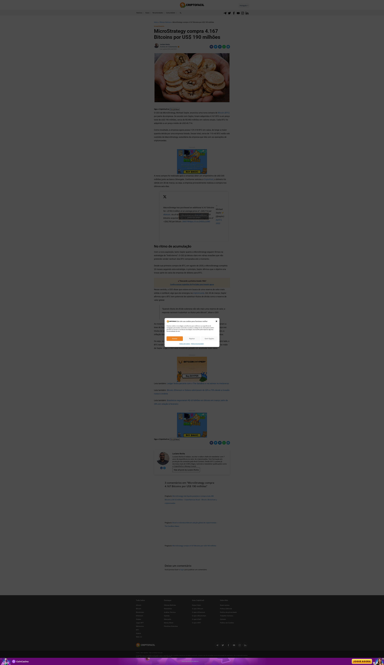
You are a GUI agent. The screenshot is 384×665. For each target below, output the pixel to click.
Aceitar (174, 339)
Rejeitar (192, 339)
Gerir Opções (209, 339)
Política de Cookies (184, 344)
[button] (217, 321)
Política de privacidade (197, 344)
